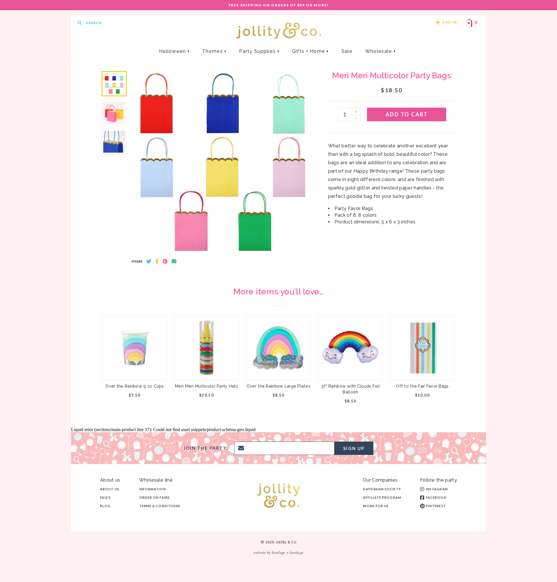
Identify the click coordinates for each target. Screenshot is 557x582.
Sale (346, 51)
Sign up (353, 448)
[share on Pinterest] (165, 261)
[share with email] (173, 261)
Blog (105, 506)
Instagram (437, 489)
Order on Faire (154, 497)
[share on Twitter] (149, 261)
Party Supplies (258, 51)
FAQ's (105, 497)
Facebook (436, 497)
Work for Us (376, 506)
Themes (213, 51)
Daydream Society (382, 489)
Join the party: (206, 448)
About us (109, 489)
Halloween (173, 51)
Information (152, 489)
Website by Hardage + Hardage (278, 552)
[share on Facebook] (157, 261)
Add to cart (407, 114)
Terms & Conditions (159, 506)
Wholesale (379, 51)
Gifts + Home (309, 51)
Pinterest (436, 506)
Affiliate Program (382, 497)
